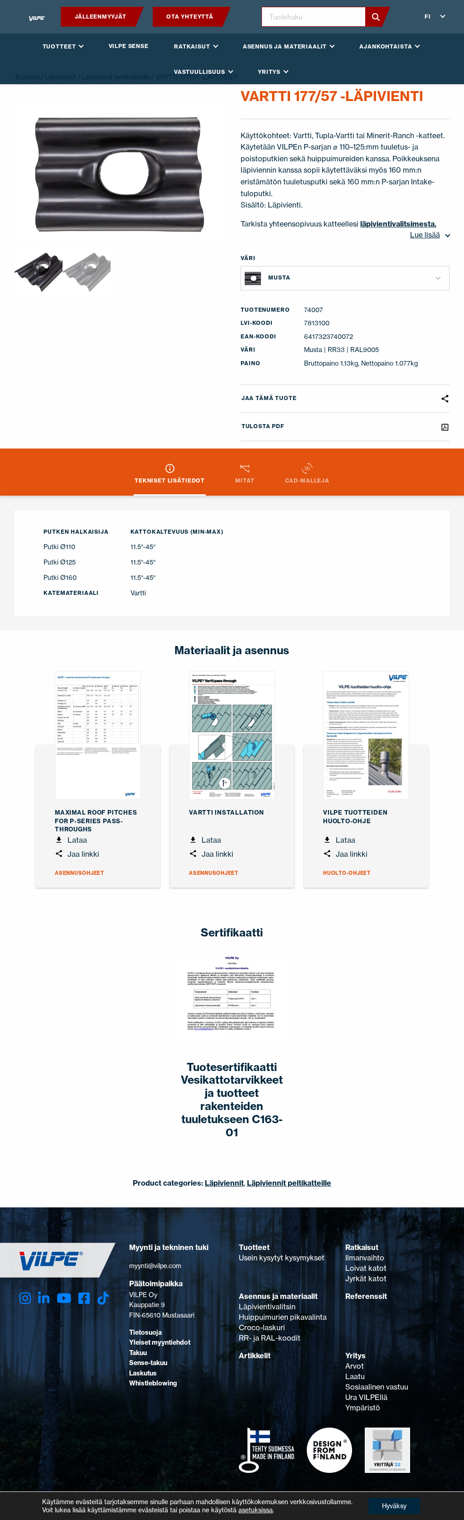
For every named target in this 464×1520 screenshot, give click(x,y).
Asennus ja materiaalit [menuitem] (285, 46)
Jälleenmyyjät (100, 16)
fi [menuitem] (428, 16)
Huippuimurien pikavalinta (283, 1317)
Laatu (355, 1376)
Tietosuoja (145, 1332)
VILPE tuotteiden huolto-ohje (355, 816)
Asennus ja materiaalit (278, 1296)
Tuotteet (254, 1247)
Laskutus (143, 1373)
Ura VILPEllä (366, 1397)
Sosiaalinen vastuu (376, 1386)
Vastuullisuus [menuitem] (199, 71)
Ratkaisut (361, 1247)
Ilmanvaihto (364, 1257)
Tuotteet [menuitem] (59, 46)
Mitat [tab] (244, 480)
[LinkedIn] (43, 1299)
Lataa (76, 839)
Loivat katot (366, 1268)
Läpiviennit (224, 1182)
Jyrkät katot (366, 1278)
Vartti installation (226, 812)
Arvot (354, 1365)
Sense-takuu (148, 1363)
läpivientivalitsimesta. (398, 223)
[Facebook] (84, 1299)
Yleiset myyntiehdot (159, 1342)
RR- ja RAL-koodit (269, 1337)
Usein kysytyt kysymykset (281, 1257)
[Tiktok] (103, 1299)
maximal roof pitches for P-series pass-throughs (96, 820)
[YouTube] (64, 1299)
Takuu (138, 1353)
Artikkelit (255, 1355)
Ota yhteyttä (189, 16)
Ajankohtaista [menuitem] (385, 46)
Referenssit (366, 1296)
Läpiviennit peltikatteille (289, 1182)
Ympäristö (362, 1407)
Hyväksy (394, 1506)
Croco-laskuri (262, 1327)
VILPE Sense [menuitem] (129, 46)
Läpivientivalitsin (267, 1306)
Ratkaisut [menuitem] (192, 46)
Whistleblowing (153, 1383)
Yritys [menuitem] (269, 71)
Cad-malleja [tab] (307, 480)
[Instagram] (25, 1299)
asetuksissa (255, 1510)
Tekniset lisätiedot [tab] (170, 480)
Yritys (355, 1355)
